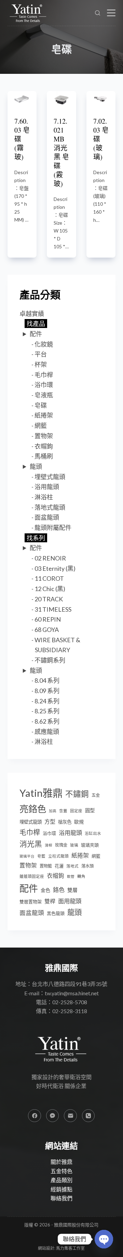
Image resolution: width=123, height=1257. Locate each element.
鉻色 (59, 889)
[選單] (111, 13)
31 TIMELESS (53, 609)
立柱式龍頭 (58, 856)
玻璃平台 (27, 856)
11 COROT (49, 578)
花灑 (59, 866)
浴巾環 (44, 384)
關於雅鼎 (61, 1161)
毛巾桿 (44, 374)
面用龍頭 (69, 901)
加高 (52, 810)
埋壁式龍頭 (50, 476)
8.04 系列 (47, 680)
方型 (49, 821)
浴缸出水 (93, 833)
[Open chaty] (104, 1239)
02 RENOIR (50, 558)
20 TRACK (49, 599)
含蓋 (63, 810)
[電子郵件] (70, 1115)
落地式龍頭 (50, 507)
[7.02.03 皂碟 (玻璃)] (101, 98)
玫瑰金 (61, 845)
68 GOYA (47, 629)
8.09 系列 (47, 690)
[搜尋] (97, 12)
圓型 (90, 810)
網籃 (41, 425)
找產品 (36, 323)
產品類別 (61, 1180)
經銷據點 (61, 1189)
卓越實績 (31, 313)
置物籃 (46, 866)
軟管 (70, 876)
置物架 (44, 436)
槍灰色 (64, 822)
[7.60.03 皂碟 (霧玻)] (22, 98)
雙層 (72, 890)
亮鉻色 (32, 808)
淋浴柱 (44, 497)
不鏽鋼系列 (50, 660)
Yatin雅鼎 (41, 793)
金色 (45, 890)
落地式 (72, 866)
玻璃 (74, 845)
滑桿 (48, 845)
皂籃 (41, 856)
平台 (41, 354)
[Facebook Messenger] (52, 1115)
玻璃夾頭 (90, 845)
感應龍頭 (47, 731)
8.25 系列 (47, 711)
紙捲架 (44, 415)
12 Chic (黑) (50, 588)
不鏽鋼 (77, 794)
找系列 (36, 538)
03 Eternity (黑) (55, 568)
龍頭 (36, 466)
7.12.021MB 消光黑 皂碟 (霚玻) (61, 152)
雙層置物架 (30, 901)
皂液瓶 (44, 395)
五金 (96, 795)
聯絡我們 (61, 1198)
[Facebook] (34, 1115)
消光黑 (30, 843)
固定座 (76, 810)
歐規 (79, 822)
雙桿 (49, 901)
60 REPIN (48, 619)
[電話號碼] (88, 1115)
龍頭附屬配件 (53, 527)
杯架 (41, 364)
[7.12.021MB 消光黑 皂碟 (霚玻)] (61, 98)
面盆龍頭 (47, 517)
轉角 (81, 876)
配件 (36, 334)
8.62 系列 (47, 721)
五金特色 (61, 1171)
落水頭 (87, 866)
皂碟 (41, 405)
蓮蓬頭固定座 (31, 876)
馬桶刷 (44, 456)
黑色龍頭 (56, 913)
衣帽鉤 (44, 446)
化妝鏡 (44, 344)
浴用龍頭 (47, 486)
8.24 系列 (47, 701)
